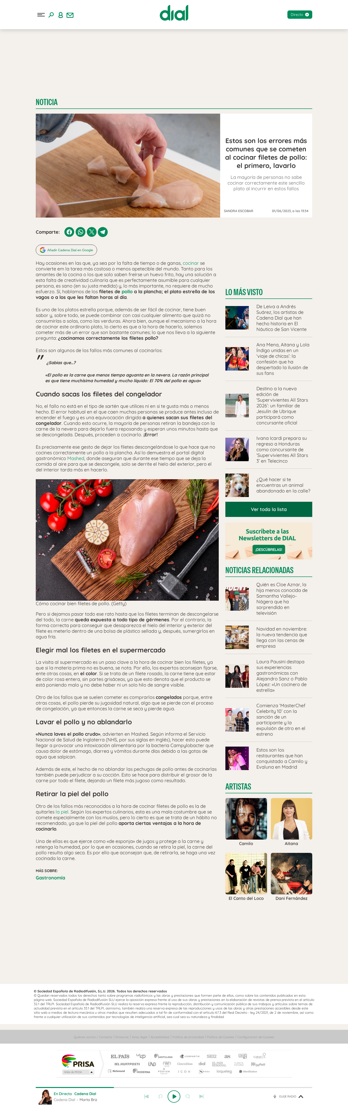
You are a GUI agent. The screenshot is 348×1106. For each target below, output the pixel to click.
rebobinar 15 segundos (160, 1096)
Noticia (47, 102)
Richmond (116, 1071)
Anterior (146, 1096)
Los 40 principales (143, 1057)
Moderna (140, 1071)
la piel (62, 812)
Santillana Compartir (190, 1057)
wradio (166, 1064)
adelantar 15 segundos (187, 1096)
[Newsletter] (70, 14)
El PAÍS (119, 1057)
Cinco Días (184, 1064)
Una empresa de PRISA (78, 1060)
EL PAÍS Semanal (220, 1064)
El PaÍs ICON (183, 1071)
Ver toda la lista (269, 509)
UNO (152, 1064)
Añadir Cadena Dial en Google (70, 250)
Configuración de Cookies (255, 1037)
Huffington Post (126, 1064)
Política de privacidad (188, 1037)
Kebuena (254, 1064)
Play (174, 1096)
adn (241, 1057)
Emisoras (122, 1037)
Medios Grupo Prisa (78, 1072)
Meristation (247, 1071)
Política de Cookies (220, 1037)
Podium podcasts (163, 1071)
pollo (127, 291)
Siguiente (201, 1096)
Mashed (75, 458)
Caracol (258, 1057)
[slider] (174, 1087)
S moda (204, 1071)
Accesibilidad (160, 1037)
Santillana (165, 1057)
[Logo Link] (174, 12)
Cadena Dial (202, 1064)
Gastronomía (50, 878)
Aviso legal (139, 1037)
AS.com (225, 1057)
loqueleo (224, 1071)
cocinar (191, 263)
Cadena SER (210, 1057)
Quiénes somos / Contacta (93, 1037)
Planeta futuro (237, 1064)
